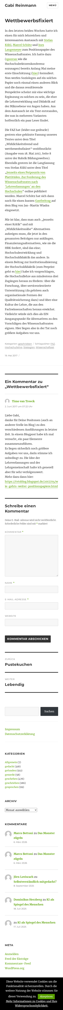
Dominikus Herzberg (28, 899)
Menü (52, 5)
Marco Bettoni (23, 833)
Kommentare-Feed (18, 963)
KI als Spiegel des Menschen (36, 922)
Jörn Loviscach (23, 876)
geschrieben (25, 343)
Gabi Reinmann (20, 5)
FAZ (53, 343)
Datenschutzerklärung (20, 734)
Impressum (12, 729)
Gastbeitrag (43, 200)
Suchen (49, 711)
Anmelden (12, 954)
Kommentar (14, 532)
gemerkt (10, 774)
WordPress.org (14, 968)
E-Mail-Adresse (17, 599)
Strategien (29, 347)
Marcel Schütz (22, 45)
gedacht (9, 766)
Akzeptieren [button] (46, 996)
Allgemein (11, 762)
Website (10, 616)
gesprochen (11, 787)
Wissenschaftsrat (45, 347)
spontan (12, 59)
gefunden (10, 770)
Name (10, 582)
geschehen (11, 778)
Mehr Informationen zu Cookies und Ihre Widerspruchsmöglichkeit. (31, 1003)
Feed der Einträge (16, 958)
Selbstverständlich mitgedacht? (35, 881)
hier (35, 73)
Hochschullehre (13, 347)
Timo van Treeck (23, 401)
